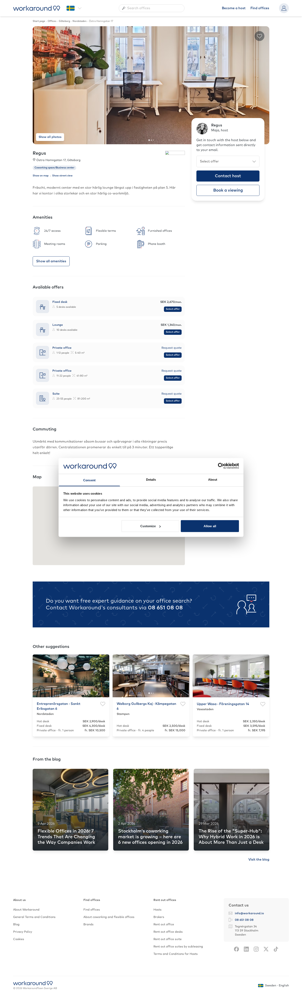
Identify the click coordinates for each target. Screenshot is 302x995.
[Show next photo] (263, 85)
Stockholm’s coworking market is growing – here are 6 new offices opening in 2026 (150, 837)
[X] (266, 949)
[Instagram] (256, 949)
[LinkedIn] (246, 949)
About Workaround (26, 909)
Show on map (40, 176)
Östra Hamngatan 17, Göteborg (58, 160)
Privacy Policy (22, 931)
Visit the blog (258, 859)
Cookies (18, 939)
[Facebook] (236, 949)
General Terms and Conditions (34, 917)
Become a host (234, 8)
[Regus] (175, 158)
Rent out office (163, 924)
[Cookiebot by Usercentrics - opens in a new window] (221, 466)
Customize (148, 526)
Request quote (171, 347)
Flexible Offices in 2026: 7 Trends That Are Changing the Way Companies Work (66, 837)
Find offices (259, 8)
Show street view (62, 176)
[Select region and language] (74, 8)
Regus (39, 153)
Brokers (158, 917)
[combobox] (151, 8)
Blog (16, 924)
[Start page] (36, 8)
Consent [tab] (89, 480)
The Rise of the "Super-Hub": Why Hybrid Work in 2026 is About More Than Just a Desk (231, 837)
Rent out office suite (167, 939)
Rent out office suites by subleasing (178, 946)
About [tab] (212, 479)
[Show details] (109, 306)
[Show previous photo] (39, 85)
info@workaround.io (249, 913)
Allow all (210, 526)
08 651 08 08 (165, 607)
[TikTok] (275, 949)
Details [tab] (151, 479)
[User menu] (284, 8)
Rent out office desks (168, 931)
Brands (88, 924)
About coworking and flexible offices (108, 917)
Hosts (157, 909)
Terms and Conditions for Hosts (175, 954)
